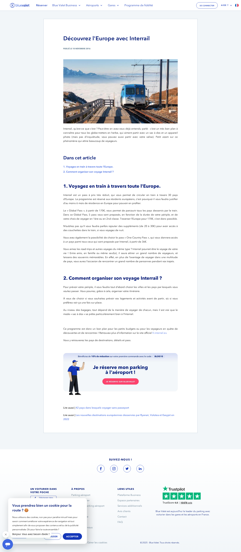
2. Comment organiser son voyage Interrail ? (88, 171)
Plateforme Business (129, 495)
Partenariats (78, 522)
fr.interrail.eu (159, 332)
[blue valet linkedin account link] (140, 469)
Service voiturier (80, 500)
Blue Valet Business (64, 5)
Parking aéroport (80, 495)
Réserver (41, 5)
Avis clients (124, 511)
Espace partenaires (129, 500)
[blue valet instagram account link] (114, 469)
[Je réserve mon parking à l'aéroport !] (120, 355)
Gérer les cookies (97, 542)
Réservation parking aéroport (87, 505)
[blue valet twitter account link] (127, 469)
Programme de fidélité (138, 5)
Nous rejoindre (79, 516)
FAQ (120, 522)
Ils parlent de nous (82, 527)
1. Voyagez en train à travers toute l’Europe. (88, 166)
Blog (74, 532)
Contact (122, 516)
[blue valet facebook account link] (101, 469)
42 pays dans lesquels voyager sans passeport (102, 407)
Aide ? (225, 5)
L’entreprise (78, 511)
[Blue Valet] (19, 5)
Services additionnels (130, 505)
